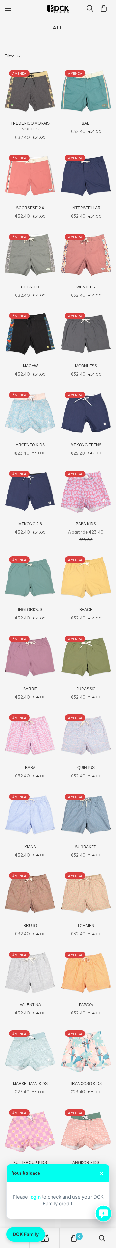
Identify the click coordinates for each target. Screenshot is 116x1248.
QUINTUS (86, 767)
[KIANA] (30, 814)
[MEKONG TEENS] (86, 413)
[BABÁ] (30, 735)
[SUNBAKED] (86, 814)
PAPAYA (86, 1005)
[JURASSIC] (86, 656)
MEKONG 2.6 (30, 524)
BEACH (86, 610)
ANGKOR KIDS (85, 1162)
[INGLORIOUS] (30, 577)
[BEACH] (86, 577)
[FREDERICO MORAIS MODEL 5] (30, 91)
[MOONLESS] (86, 333)
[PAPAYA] (86, 972)
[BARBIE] (30, 656)
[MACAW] (30, 333)
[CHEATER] (30, 255)
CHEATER (30, 287)
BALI (86, 123)
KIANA (30, 847)
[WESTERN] (86, 255)
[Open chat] (103, 1213)
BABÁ (30, 767)
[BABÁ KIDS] (86, 491)
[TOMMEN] (86, 893)
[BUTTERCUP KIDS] (30, 1130)
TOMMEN (85, 925)
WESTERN (86, 287)
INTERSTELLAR (86, 208)
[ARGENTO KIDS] (30, 413)
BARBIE (30, 689)
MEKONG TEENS (86, 445)
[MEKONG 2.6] (30, 491)
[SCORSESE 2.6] (30, 176)
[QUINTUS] (86, 735)
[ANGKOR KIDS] (86, 1130)
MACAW (30, 366)
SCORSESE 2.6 (30, 208)
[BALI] (86, 91)
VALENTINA (30, 1005)
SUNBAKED (86, 847)
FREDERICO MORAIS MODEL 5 (30, 126)
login (35, 1197)
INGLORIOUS (30, 610)
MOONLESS (86, 366)
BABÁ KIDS (86, 524)
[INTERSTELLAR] (86, 176)
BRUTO (30, 925)
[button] (103, 8)
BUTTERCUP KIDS (30, 1162)
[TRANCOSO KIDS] (86, 1051)
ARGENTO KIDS (30, 445)
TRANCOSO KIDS (86, 1083)
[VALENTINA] (30, 972)
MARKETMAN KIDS (30, 1083)
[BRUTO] (30, 893)
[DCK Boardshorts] (58, 8)
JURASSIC (86, 689)
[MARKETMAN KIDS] (30, 1051)
